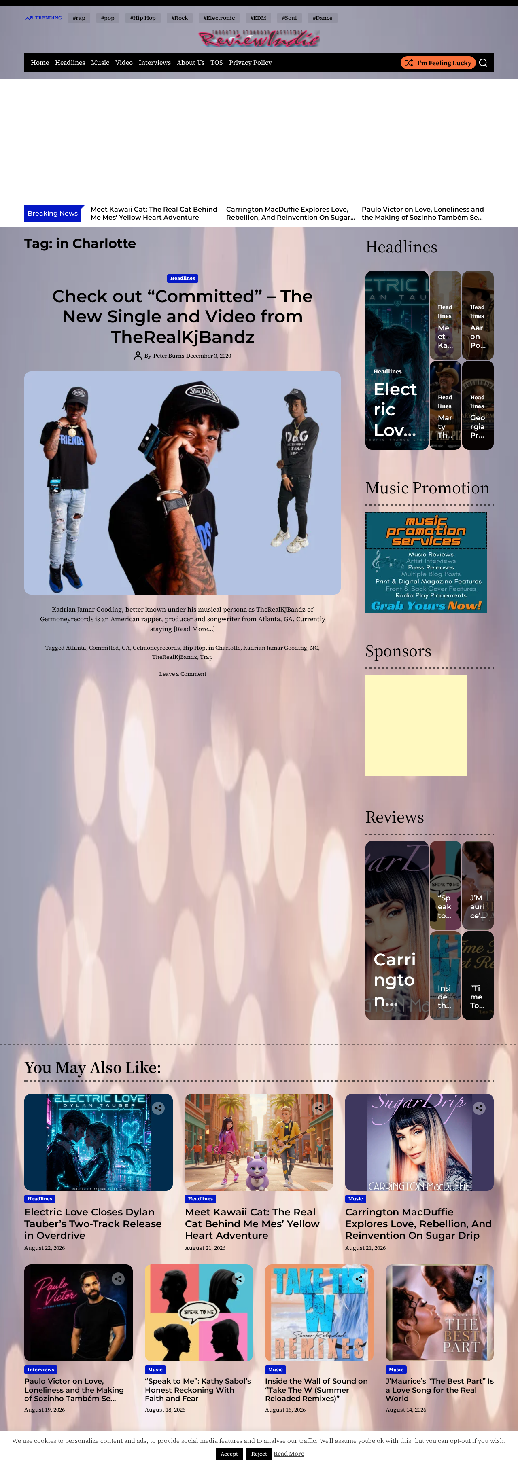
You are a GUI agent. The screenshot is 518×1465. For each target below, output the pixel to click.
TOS (216, 62)
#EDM (258, 18)
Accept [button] (229, 1453)
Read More (289, 1453)
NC (314, 648)
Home (40, 62)
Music (100, 62)
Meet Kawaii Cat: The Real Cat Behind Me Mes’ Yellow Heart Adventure (252, 1223)
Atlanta (76, 648)
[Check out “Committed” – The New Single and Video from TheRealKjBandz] (182, 483)
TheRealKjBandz (174, 657)
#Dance (323, 18)
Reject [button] (259, 1453)
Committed (104, 648)
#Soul (289, 18)
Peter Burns (169, 355)
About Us (190, 62)
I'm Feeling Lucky (444, 62)
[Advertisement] (259, 144)
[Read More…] (194, 628)
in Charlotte (224, 648)
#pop (108, 18)
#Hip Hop (143, 18)
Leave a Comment (182, 674)
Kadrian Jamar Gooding (275, 648)
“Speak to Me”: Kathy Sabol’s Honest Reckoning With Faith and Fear (434, 213)
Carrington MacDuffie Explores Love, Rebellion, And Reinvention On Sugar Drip (165, 217)
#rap (79, 18)
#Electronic (219, 18)
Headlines (70, 62)
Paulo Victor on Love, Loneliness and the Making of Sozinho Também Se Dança (300, 217)
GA (126, 648)
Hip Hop (194, 648)
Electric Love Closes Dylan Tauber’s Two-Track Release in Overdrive (93, 1223)
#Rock (180, 18)
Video (124, 62)
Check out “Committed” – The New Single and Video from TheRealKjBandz (182, 316)
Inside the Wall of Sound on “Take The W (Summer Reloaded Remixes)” (316, 1390)
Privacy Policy (250, 62)
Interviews (155, 62)
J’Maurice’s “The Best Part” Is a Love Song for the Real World (440, 1390)
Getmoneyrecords (156, 648)
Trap (206, 657)
